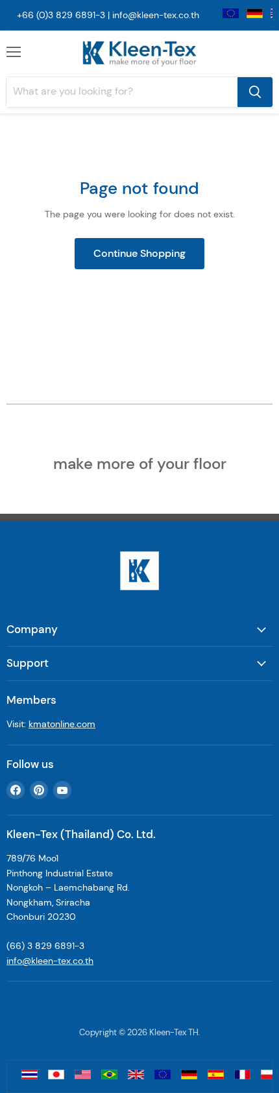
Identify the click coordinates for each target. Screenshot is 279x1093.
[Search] (255, 92)
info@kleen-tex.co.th (155, 15)
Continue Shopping (139, 253)
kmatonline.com (62, 724)
